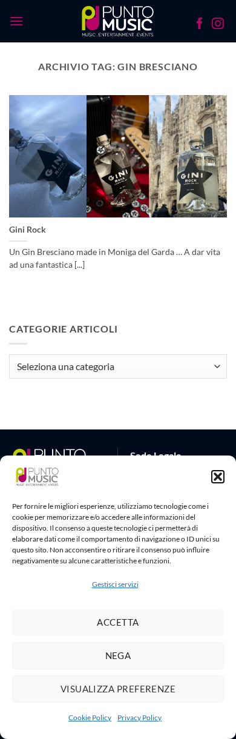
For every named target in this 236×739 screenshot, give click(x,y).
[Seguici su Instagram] (218, 24)
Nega (118, 655)
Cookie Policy (89, 717)
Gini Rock (27, 229)
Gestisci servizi (115, 584)
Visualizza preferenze (118, 688)
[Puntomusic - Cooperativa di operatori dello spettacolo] (118, 21)
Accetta (118, 622)
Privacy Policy (139, 717)
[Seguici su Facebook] (200, 24)
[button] (218, 477)
